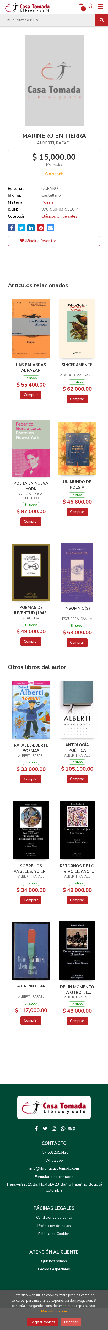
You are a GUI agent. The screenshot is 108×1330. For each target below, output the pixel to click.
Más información (54, 1311)
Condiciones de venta (54, 1217)
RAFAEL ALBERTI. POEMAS (31, 748)
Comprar (31, 394)
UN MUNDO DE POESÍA (77, 484)
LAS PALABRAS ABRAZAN (31, 367)
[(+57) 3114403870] (63, 1129)
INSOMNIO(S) (77, 608)
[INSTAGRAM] (54, 1129)
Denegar (71, 1322)
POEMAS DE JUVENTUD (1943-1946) (31, 610)
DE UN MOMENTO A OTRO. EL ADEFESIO (77, 989)
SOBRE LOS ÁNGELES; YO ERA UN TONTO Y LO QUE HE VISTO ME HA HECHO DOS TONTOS (31, 868)
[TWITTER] (45, 1129)
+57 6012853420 (54, 1152)
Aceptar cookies (42, 1322)
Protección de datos (54, 1225)
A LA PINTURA (31, 986)
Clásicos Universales (59, 216)
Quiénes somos (54, 1261)
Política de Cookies (54, 1233)
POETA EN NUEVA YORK (31, 486)
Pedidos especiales (54, 1269)
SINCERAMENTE (77, 364)
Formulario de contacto (54, 1176)
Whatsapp (54, 1160)
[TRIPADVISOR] (72, 1129)
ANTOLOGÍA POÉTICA (77, 747)
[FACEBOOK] (36, 1129)
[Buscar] (101, 20)
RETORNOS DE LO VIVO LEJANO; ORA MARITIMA (77, 868)
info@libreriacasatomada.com (54, 1168)
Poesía (47, 202)
